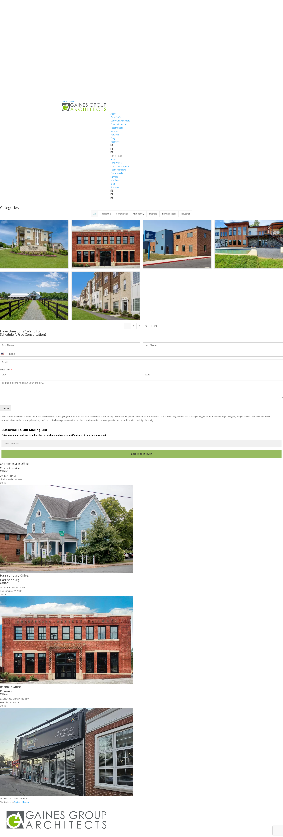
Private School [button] (169, 213)
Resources (116, 141)
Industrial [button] (185, 213)
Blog (113, 138)
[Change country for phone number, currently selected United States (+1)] (3, 354)
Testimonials (117, 127)
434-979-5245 (13, 482)
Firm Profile (116, 117)
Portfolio (115, 134)
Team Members (118, 124)
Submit (5, 408)
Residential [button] (106, 213)
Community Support (120, 120)
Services (114, 131)
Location (6, 369)
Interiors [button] (153, 213)
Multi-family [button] (138, 213)
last (154, 326)
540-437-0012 (68, 101)
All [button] (94, 213)
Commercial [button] (122, 213)
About (113, 113)
